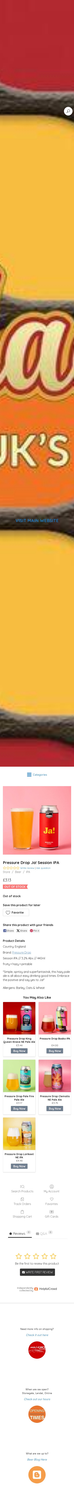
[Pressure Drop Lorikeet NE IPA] (19, 1134)
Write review (27, 868)
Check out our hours (37, 1399)
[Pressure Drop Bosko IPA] (55, 1018)
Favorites (51, 1204)
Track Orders (22, 1204)
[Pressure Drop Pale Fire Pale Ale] (19, 1076)
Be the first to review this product (37, 1263)
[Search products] (68, 111)
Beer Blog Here (37, 1459)
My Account (51, 1191)
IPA (28, 872)
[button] (16, 912)
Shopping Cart (22, 1216)
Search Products (22, 1191)
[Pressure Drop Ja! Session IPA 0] (37, 820)
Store (6, 872)
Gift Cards (51, 1216)
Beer (18, 872)
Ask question (43, 868)
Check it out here (37, 1335)
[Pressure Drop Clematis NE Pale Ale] (55, 1076)
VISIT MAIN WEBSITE (37, 520)
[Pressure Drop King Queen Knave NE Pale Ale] (19, 1018)
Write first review (39, 1272)
